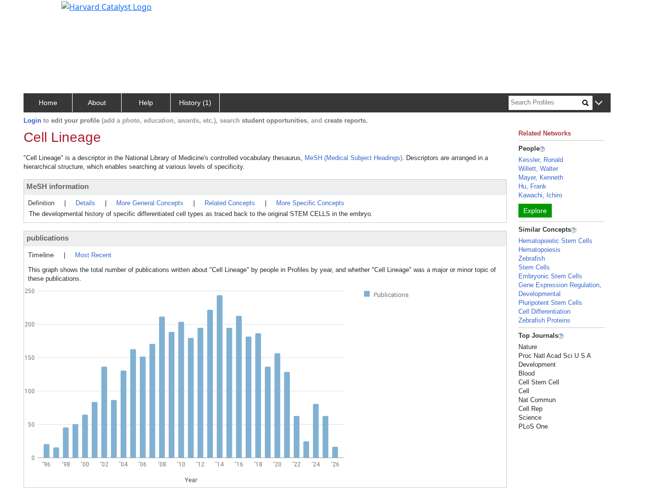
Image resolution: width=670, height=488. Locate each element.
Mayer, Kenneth (540, 177)
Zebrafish (531, 258)
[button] (599, 103)
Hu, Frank (532, 186)
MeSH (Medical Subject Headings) (353, 158)
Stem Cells (534, 267)
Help (146, 103)
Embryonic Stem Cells (550, 276)
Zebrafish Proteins (544, 320)
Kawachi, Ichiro (540, 195)
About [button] (97, 103)
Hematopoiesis (539, 249)
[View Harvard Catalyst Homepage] (106, 5)
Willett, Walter (538, 168)
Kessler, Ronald (540, 159)
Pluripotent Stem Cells (550, 302)
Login (32, 120)
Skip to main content (41, 11)
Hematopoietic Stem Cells (555, 240)
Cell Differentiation (544, 311)
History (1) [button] (195, 103)
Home (48, 103)
